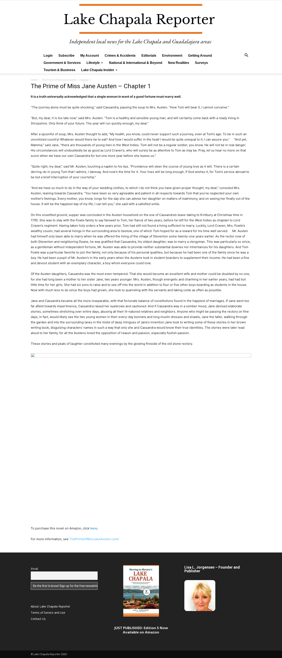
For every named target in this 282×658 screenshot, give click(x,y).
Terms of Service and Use (48, 613)
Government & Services (62, 63)
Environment (172, 55)
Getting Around (200, 55)
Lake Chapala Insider (97, 70)
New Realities (178, 63)
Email (34, 569)
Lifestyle (93, 63)
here (93, 528)
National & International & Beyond (135, 63)
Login (48, 55)
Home (34, 80)
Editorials (148, 55)
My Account (89, 55)
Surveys (201, 63)
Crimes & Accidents (120, 55)
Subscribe (66, 55)
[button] (246, 56)
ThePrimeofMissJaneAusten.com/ (94, 539)
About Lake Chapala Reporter (50, 606)
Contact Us (38, 619)
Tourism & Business (59, 70)
